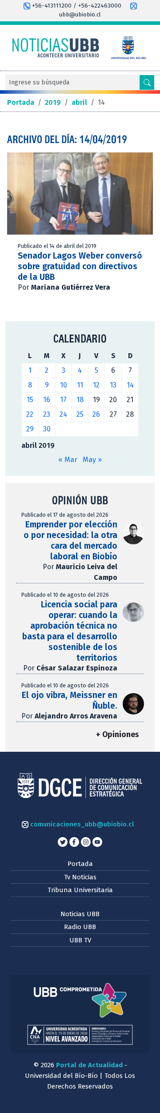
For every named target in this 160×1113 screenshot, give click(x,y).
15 (30, 399)
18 (80, 399)
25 (80, 414)
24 (63, 414)
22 (29, 414)
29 (30, 429)
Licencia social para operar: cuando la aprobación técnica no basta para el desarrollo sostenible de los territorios (69, 631)
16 (46, 399)
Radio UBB (80, 927)
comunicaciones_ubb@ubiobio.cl (81, 824)
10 (63, 385)
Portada (80, 864)
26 (96, 414)
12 (96, 385)
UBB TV (80, 940)
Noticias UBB (80, 914)
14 (130, 385)
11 (80, 385)
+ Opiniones (117, 734)
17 (63, 399)
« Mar (67, 459)
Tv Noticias (80, 877)
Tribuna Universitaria (80, 890)
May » (92, 459)
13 (113, 385)
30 (47, 429)
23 (46, 414)
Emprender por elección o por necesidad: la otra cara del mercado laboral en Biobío (70, 540)
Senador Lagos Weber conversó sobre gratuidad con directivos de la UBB (80, 266)
